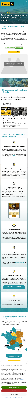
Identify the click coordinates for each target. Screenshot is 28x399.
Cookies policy (8, 397)
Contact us (14, 155)
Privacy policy (14, 397)
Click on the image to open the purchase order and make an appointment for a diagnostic (14, 116)
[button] (26, 363)
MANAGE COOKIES (14, 394)
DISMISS (14, 390)
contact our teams (19, 262)
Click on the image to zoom (14, 219)
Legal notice (20, 397)
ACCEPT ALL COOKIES (14, 387)
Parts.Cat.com (7, 261)
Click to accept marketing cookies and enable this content (14, 64)
